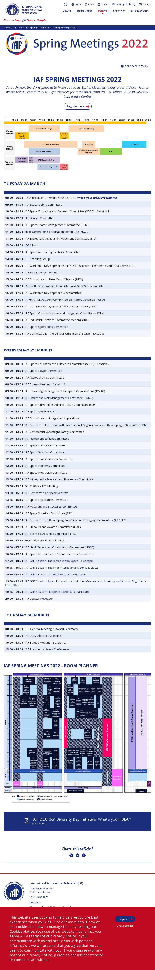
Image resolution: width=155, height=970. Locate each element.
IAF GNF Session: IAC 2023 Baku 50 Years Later (56, 574)
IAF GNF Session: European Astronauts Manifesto (57, 592)
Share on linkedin (77, 855)
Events (19, 38)
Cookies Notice (22, 931)
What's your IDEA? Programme (96, 198)
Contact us (35, 902)
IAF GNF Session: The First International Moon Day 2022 (61, 567)
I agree (123, 919)
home (7, 27)
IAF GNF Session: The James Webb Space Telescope (59, 561)
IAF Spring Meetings (36, 27)
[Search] (65, 4)
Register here (76, 106)
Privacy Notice (64, 936)
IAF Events (18, 27)
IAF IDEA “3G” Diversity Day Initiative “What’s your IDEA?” (81, 821)
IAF (24, 9)
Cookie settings (125, 925)
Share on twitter (71, 855)
